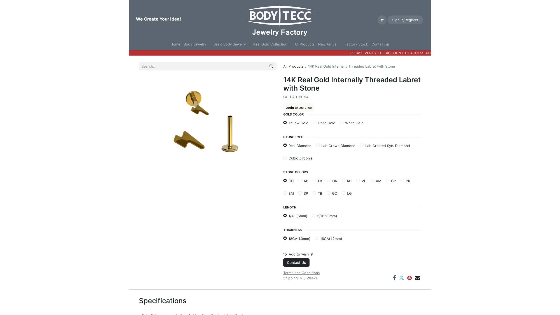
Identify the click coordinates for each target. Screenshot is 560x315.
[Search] (271, 66)
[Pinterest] (409, 277)
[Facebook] (394, 277)
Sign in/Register (405, 20)
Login (289, 107)
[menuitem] (175, 44)
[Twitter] (401, 277)
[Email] (417, 277)
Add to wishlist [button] (301, 254)
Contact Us (296, 262)
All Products (293, 66)
